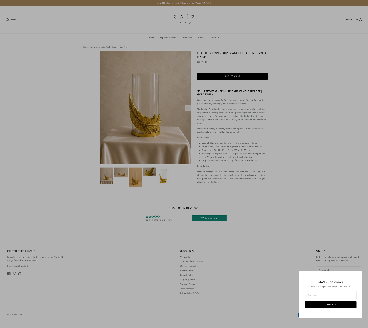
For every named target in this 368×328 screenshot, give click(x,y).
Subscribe (330, 304)
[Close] (358, 275)
